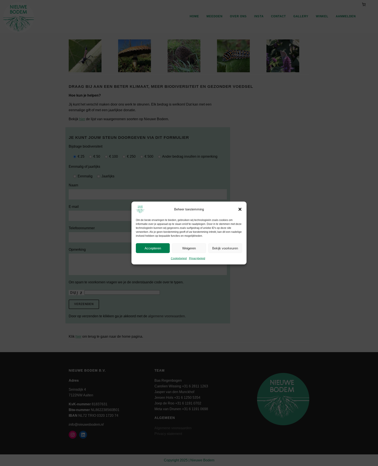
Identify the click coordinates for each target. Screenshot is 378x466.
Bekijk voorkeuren (225, 248)
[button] (240, 209)
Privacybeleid (197, 258)
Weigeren (189, 248)
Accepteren (153, 248)
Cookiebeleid (179, 258)
